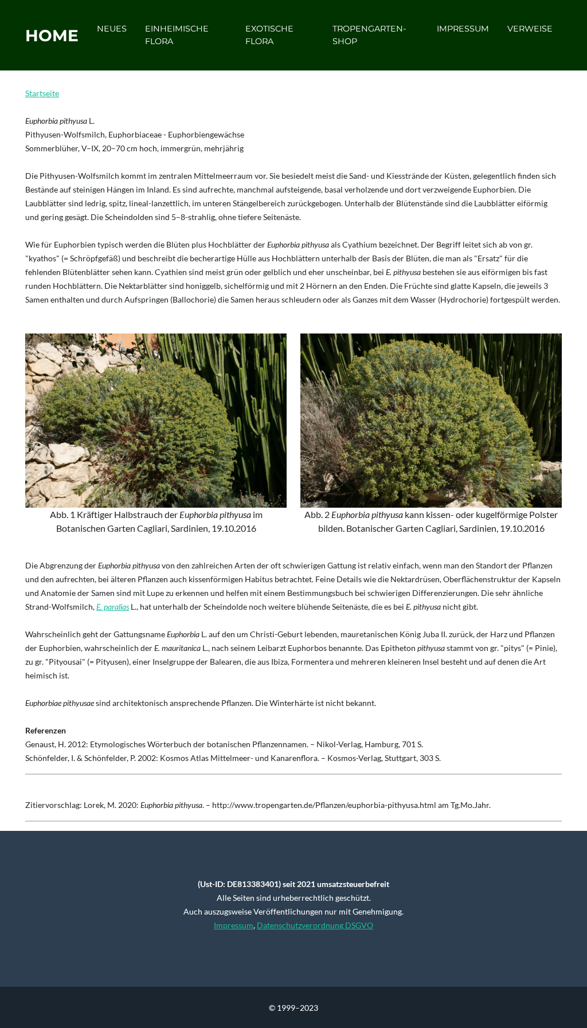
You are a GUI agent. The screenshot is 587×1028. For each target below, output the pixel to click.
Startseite (42, 93)
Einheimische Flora (177, 34)
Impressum (463, 28)
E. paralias (112, 606)
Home (52, 35)
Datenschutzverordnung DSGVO (315, 925)
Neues (112, 28)
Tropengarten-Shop (369, 34)
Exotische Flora (269, 34)
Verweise (530, 28)
